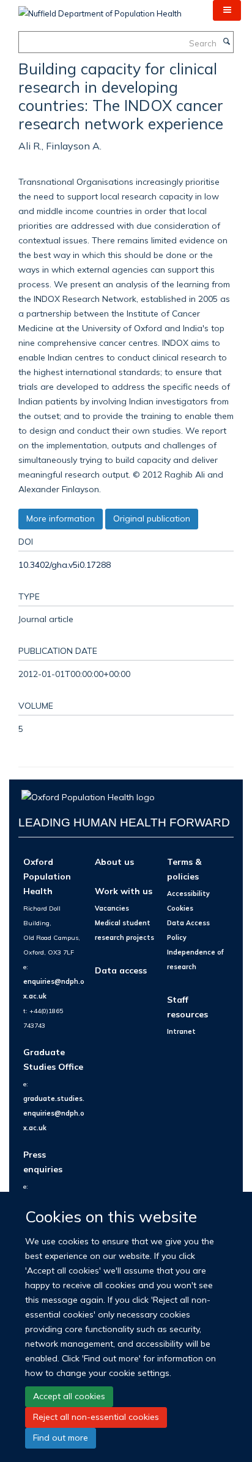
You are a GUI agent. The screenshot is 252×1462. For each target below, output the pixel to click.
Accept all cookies (69, 1396)
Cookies (180, 908)
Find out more (60, 1437)
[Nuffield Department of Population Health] (100, 9)
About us (114, 861)
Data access (121, 970)
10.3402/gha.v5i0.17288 (64, 564)
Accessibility (188, 893)
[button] (227, 10)
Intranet (181, 1031)
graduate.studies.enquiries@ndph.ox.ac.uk (53, 1113)
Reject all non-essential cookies (96, 1416)
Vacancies (112, 908)
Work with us (123, 891)
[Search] (226, 42)
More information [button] (60, 518)
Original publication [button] (151, 518)
